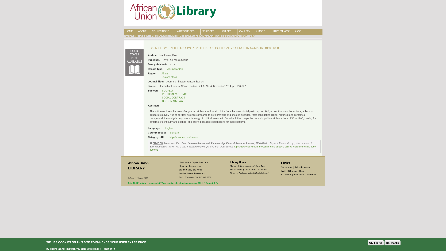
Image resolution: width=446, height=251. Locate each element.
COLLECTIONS (161, 31)
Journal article (175, 69)
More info (109, 248)
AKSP (298, 31)
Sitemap (292, 171)
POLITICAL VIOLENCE (174, 94)
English (169, 128)
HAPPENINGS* (281, 31)
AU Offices (298, 174)
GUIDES (227, 31)
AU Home (286, 174)
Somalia (174, 132)
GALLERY (244, 31)
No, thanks (392, 242)
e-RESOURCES (186, 31)
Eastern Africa (169, 77)
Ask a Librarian (302, 167)
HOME (129, 31)
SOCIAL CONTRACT (173, 97)
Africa (165, 73)
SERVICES (208, 31)
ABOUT (142, 31)
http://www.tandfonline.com (184, 137)
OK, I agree (375, 242)
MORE (261, 31)
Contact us (286, 167)
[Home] (174, 12)
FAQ (283, 171)
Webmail (311, 174)
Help (301, 171)
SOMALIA (167, 90)
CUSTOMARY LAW (172, 101)
